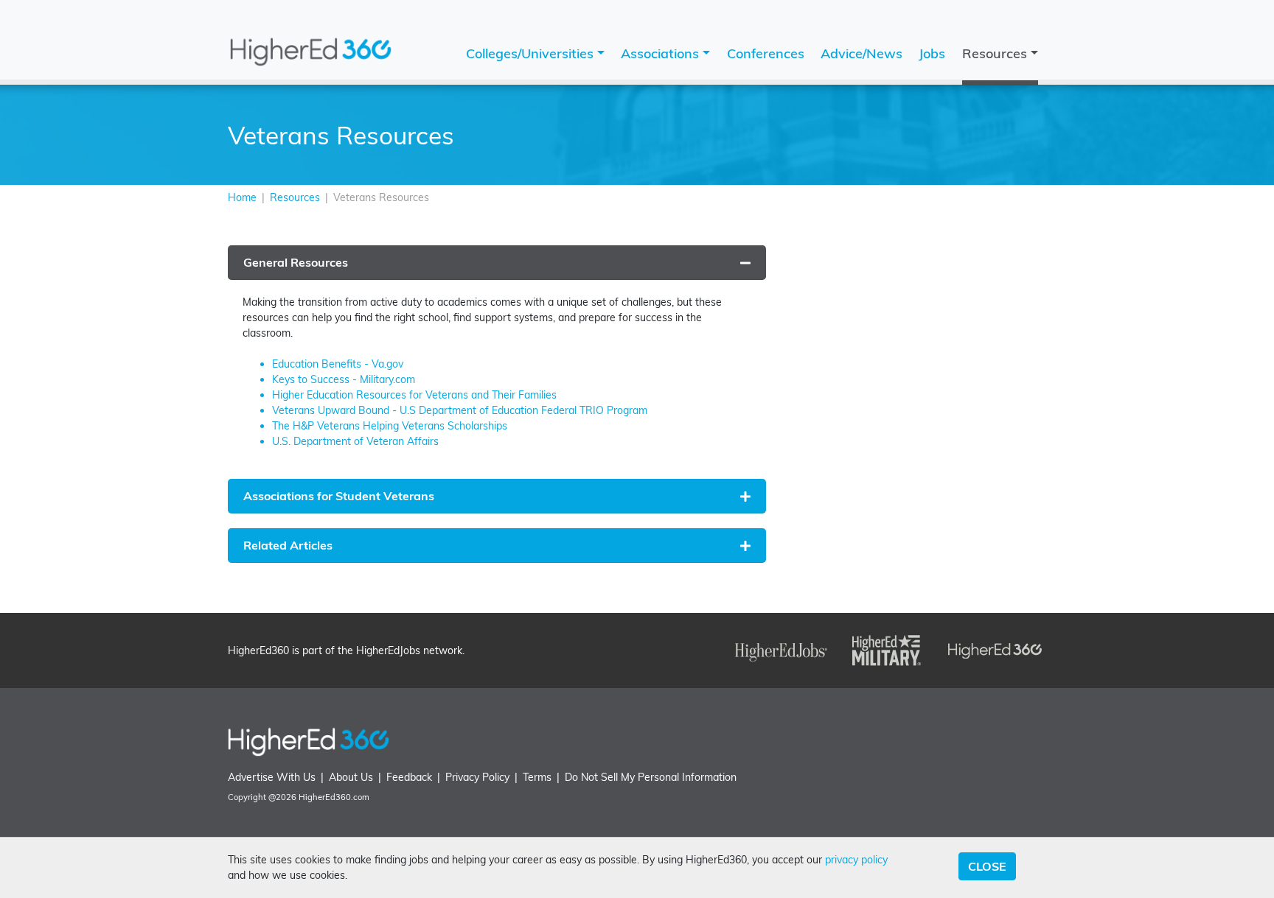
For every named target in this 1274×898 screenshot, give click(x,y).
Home (242, 197)
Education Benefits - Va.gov (337, 364)
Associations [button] (662, 53)
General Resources (295, 262)
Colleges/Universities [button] (531, 53)
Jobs (932, 53)
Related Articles (288, 545)
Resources (295, 197)
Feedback (409, 777)
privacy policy (856, 859)
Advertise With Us (272, 777)
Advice (861, 53)
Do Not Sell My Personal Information (651, 777)
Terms (537, 777)
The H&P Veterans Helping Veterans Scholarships (389, 425)
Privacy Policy (477, 777)
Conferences (765, 53)
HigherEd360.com (334, 797)
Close (987, 866)
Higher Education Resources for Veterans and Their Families (414, 394)
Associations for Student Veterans (338, 495)
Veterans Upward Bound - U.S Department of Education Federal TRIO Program (459, 410)
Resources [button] (996, 53)
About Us (351, 777)
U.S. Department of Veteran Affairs (355, 441)
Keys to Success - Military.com (343, 379)
